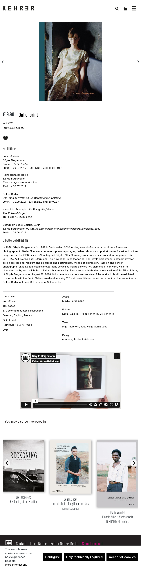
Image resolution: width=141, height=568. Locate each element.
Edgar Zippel (71, 504)
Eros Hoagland (23, 499)
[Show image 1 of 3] (64, 97)
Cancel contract (93, 543)
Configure (52, 557)
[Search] (117, 6)
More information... (16, 564)
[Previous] (3, 61)
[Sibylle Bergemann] (70, 61)
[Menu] (134, 6)
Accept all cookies (122, 557)
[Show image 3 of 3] (76, 97)
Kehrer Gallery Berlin (64, 543)
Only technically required (84, 557)
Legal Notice (38, 543)
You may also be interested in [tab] (25, 421)
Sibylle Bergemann (73, 300)
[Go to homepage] (21, 8)
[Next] (138, 61)
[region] (70, 477)
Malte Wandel (117, 517)
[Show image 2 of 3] (70, 97)
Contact (21, 543)
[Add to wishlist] (5, 137)
